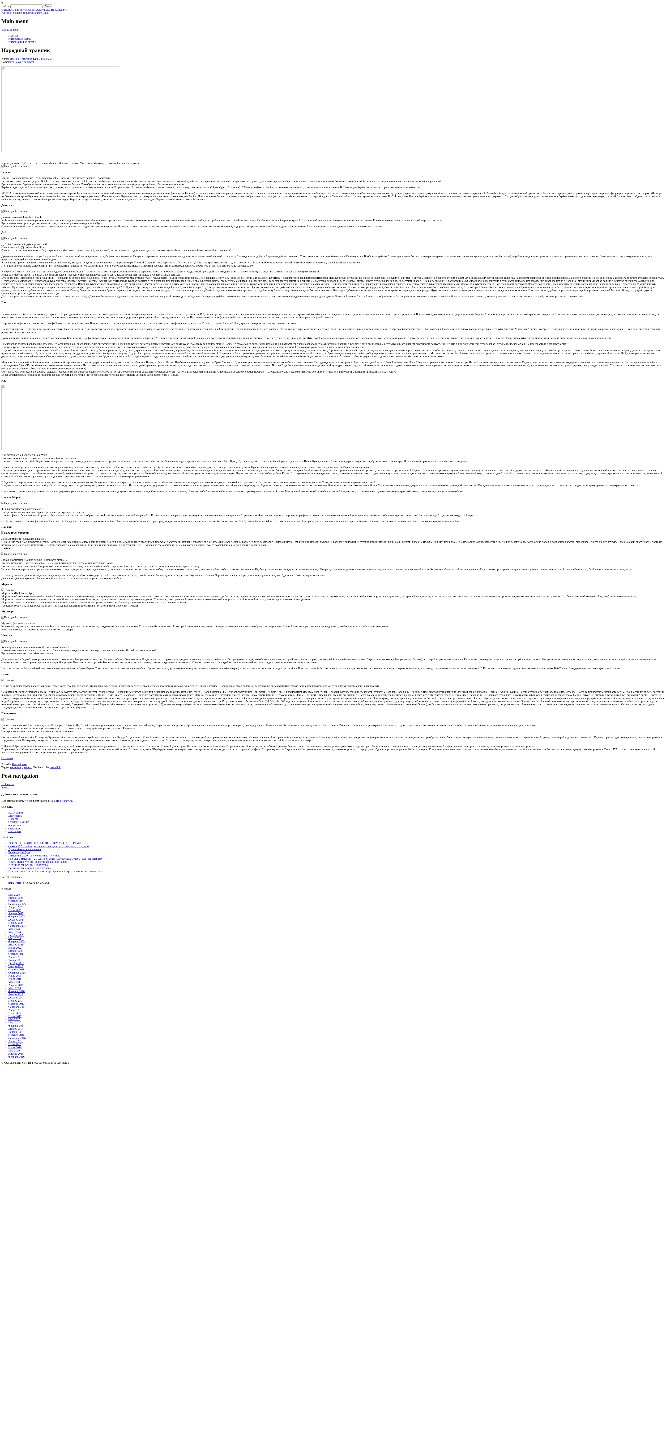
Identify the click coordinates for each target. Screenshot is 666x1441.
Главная (13, 35)
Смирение (14, 828)
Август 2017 (15, 1010)
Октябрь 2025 (16, 900)
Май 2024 (14, 928)
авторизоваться (63, 800)
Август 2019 (15, 957)
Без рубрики (19, 764)
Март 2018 (14, 988)
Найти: (5, 6)
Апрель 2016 (15, 1053)
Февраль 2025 (16, 916)
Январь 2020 (15, 950)
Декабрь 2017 (16, 997)
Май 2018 (14, 981)
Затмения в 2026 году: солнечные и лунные (34, 855)
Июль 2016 (14, 1044)
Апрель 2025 (15, 913)
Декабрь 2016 (16, 1031)
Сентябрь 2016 (17, 1038)
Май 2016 (14, 1050)
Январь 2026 (15, 897)
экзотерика (14, 831)
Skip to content (9, 29)
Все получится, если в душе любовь (29, 868)
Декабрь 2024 (16, 919)
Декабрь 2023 (16, 935)
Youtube (17, 12)
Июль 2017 (14, 1013)
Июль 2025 (14, 910)
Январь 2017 (15, 1028)
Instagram (36, 12)
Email (46, 12)
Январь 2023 (15, 944)
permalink (55, 767)
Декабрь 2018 (16, 963)
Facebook (6, 12)
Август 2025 (15, 907)
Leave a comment (24, 61)
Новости (13, 818)
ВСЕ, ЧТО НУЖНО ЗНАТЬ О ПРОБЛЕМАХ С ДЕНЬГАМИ (44, 843)
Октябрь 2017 (16, 1003)
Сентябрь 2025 (17, 904)
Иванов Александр (21, 58)
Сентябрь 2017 (17, 1006)
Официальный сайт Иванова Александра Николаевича (34, 9)
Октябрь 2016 (16, 1034)
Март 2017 (14, 1022)
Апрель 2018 (15, 985)
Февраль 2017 (16, 1025)
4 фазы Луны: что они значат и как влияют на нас (37, 861)
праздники (14, 825)
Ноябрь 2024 (15, 922)
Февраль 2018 (16, 991)
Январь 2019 (15, 960)
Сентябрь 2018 (17, 972)
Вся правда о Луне (19, 852)
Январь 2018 (15, 994)
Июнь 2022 (15, 947)
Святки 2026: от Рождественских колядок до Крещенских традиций (48, 846)
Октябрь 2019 (16, 953)
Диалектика (15, 815)
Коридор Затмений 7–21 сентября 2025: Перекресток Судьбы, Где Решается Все (55, 858)
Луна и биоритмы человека (24, 849)
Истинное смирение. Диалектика (28, 864)
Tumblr (27, 12)
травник (27, 767)
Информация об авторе (22, 41)
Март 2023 (14, 938)
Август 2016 (15, 1041)
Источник (7, 758)
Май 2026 (14, 894)
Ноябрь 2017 (15, 1000)
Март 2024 (14, 932)
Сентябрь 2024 (17, 925)
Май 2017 (14, 1019)
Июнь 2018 (15, 978)
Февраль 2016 (16, 1056)
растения (15, 767)
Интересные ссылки (20, 38)
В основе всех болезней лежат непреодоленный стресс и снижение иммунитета (55, 871)
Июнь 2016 (15, 1047)
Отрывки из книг (18, 821)
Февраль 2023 (16, 941)
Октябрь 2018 (16, 969)
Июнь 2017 (15, 1016)
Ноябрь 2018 (15, 966)
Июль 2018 (14, 975)
